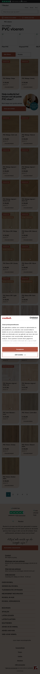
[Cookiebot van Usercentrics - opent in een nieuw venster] (30, 318)
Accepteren (20, 349)
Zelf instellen (19, 355)
